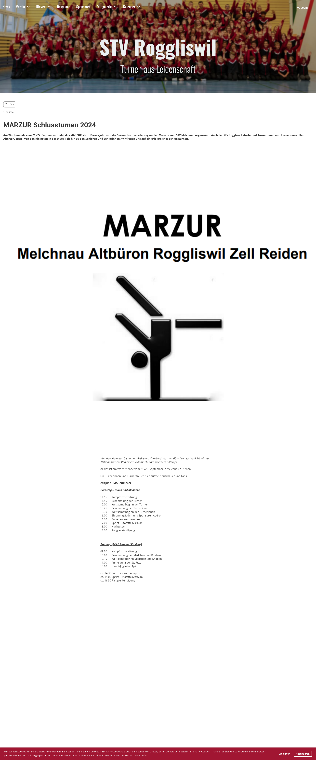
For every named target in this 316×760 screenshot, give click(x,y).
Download (63, 7)
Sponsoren (83, 7)
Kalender (129, 7)
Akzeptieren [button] (303, 753)
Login (304, 7)
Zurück (9, 104)
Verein (20, 7)
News (6, 7)
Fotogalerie (104, 7)
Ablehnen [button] (284, 753)
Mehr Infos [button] (141, 755)
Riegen (41, 7)
